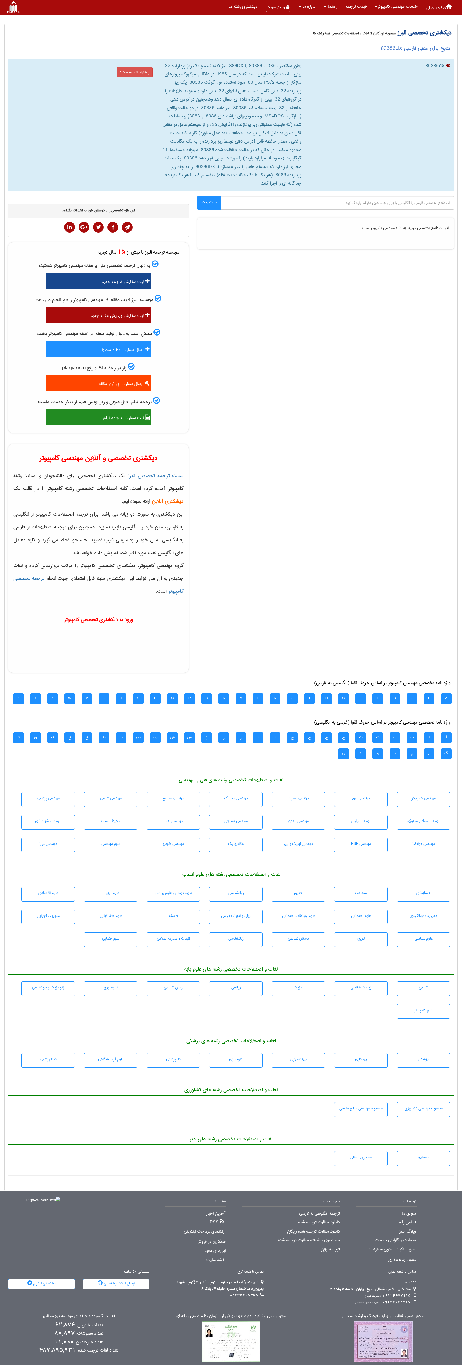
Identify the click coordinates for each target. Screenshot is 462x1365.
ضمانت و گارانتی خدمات (395, 1240)
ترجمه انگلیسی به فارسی (319, 1213)
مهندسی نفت (173, 821)
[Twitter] (98, 227)
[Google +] (84, 227)
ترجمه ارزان (330, 1249)
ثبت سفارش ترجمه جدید (123, 282)
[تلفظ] (447, 66)
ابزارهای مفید (215, 1250)
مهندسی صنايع (173, 798)
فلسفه (173, 915)
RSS (214, 1222)
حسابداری (423, 892)
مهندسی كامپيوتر (423, 798)
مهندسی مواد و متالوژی (423, 821)
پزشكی (423, 1059)
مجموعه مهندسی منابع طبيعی (361, 1108)
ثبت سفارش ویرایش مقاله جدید (118, 316)
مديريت (361, 892)
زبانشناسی (236, 938)
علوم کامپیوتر (423, 1010)
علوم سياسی (424, 938)
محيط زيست (110, 821)
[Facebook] (112, 227)
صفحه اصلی (436, 8)
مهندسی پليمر (361, 821)
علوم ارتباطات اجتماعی (298, 915)
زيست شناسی (361, 987)
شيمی (423, 987)
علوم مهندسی (110, 843)
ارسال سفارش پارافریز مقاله (121, 384)
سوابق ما (409, 1213)
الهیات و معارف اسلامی (173, 938)
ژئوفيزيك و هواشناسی (48, 987)
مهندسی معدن (298, 821)
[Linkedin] (69, 227)
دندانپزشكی (48, 1059)
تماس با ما (407, 1222)
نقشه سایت (216, 1260)
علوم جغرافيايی (111, 915)
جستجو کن (209, 202)
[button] (396, 6)
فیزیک (298, 987)
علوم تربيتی (111, 892)
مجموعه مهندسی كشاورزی (424, 1108)
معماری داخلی (361, 1157)
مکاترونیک (236, 843)
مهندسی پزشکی (48, 798)
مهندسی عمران (298, 798)
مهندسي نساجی (236, 821)
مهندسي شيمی (111, 798)
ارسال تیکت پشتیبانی (119, 1283)
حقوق (298, 892)
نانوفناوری (111, 987)
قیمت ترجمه (356, 6)
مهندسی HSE (361, 843)
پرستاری (361, 1059)
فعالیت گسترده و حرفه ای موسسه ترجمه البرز (79, 1316)
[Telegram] (127, 227)
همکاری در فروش (211, 1241)
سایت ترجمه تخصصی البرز (155, 475)
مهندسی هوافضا (423, 843)
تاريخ (361, 938)
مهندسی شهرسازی (48, 821)
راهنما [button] (331, 6)
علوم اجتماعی (361, 915)
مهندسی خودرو (173, 843)
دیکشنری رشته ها (243, 6)
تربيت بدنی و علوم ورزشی (173, 892)
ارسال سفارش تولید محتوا (123, 350)
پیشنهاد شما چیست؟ (134, 72)
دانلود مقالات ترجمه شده (319, 1222)
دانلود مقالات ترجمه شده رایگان (313, 1231)
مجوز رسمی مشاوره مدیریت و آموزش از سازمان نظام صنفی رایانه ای (231, 1316)
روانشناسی (236, 892)
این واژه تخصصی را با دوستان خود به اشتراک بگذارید (98, 210)
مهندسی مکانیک (236, 798)
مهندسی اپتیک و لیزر (298, 843)
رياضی (236, 987)
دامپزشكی (173, 1059)
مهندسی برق (361, 798)
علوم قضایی (110, 938)
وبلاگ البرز (407, 1231)
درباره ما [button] (308, 6)
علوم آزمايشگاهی (111, 1059)
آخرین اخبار (216, 1213)
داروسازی (235, 1059)
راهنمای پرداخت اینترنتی (204, 1231)
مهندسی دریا (48, 843)
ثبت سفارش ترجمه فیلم (124, 418)
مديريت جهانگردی (423, 915)
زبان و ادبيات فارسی (236, 915)
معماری (423, 1157)
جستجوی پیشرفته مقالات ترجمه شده (309, 1240)
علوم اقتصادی (48, 892)
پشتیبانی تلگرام (44, 1283)
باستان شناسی (298, 938)
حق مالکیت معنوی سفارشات (391, 1249)
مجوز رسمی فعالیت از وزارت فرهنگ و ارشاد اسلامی (383, 1316)
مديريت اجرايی (48, 915)
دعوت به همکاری (402, 1260)
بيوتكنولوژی (298, 1059)
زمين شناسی (173, 987)
